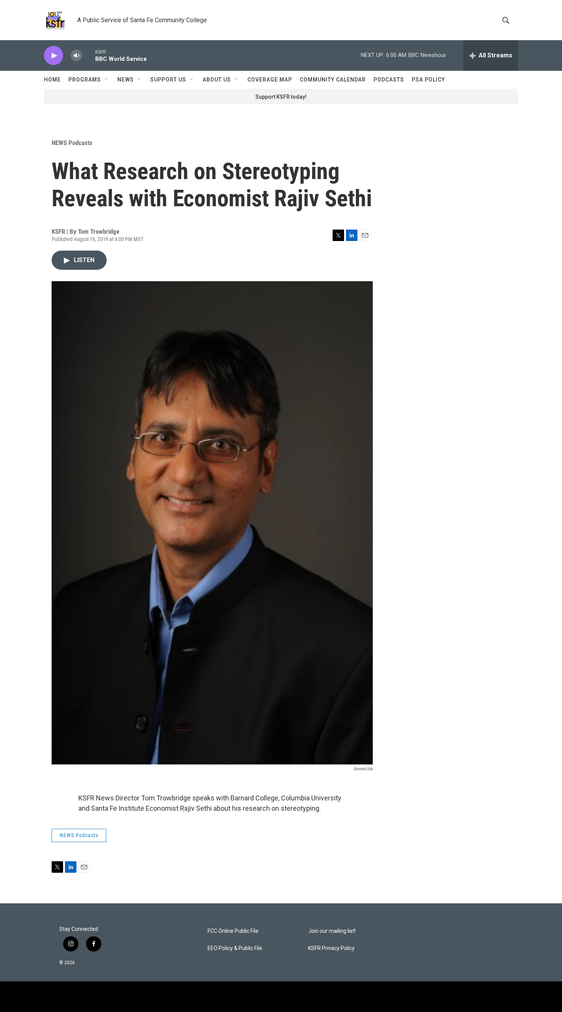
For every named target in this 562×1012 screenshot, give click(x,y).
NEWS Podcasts (72, 143)
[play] (53, 55)
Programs (84, 80)
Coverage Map (269, 80)
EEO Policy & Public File (235, 948)
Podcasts (389, 80)
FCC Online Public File (233, 931)
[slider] (89, 55)
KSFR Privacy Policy (331, 948)
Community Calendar (333, 80)
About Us (217, 80)
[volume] (76, 55)
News (125, 80)
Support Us (168, 80)
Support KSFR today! (281, 97)
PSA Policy (428, 80)
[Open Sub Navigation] (107, 80)
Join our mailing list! (332, 931)
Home (52, 80)
